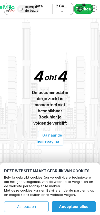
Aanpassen (26, 206)
